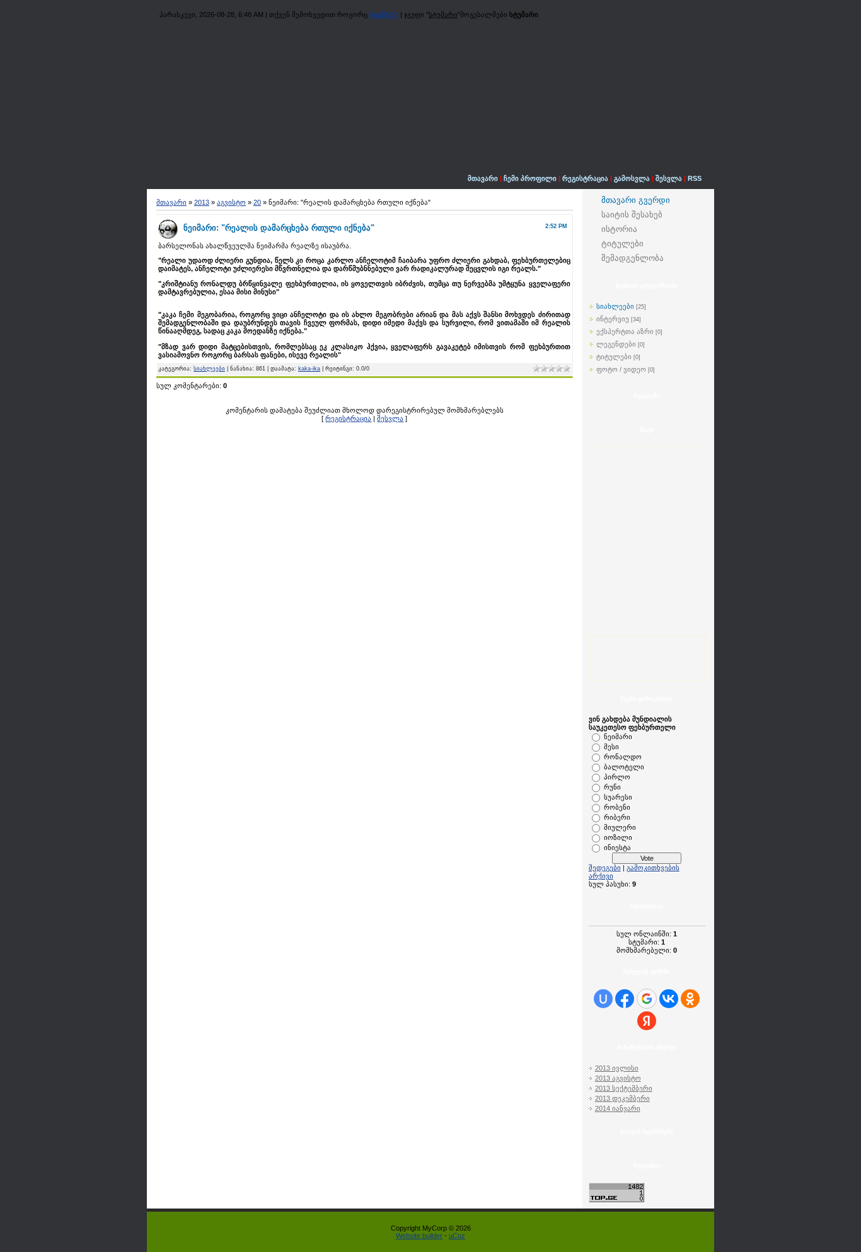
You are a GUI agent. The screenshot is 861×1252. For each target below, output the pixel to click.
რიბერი (617, 817)
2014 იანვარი (617, 1108)
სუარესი (618, 797)
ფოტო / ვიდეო (621, 369)
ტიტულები (614, 356)
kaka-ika (309, 368)
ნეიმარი (618, 736)
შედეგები (605, 867)
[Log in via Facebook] (624, 998)
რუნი (612, 787)
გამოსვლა (632, 178)
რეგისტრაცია (585, 178)
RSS (695, 178)
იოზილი (618, 837)
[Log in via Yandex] (646, 1020)
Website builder (419, 1235)
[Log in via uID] (603, 998)
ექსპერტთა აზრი (625, 331)
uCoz (457, 1235)
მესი (611, 746)
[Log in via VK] (668, 998)
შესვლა (669, 178)
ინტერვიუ (612, 319)
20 (257, 202)
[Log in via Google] (647, 999)
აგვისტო (231, 202)
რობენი (617, 807)
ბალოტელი (624, 767)
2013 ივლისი (617, 1068)
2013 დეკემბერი (622, 1098)
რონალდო (623, 757)
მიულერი (620, 827)
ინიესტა (617, 847)
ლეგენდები (616, 344)
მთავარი (483, 178)
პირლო (617, 777)
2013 (201, 202)
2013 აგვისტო (618, 1078)
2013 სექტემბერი (623, 1088)
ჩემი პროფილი (530, 178)
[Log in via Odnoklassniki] (690, 998)
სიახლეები (209, 368)
